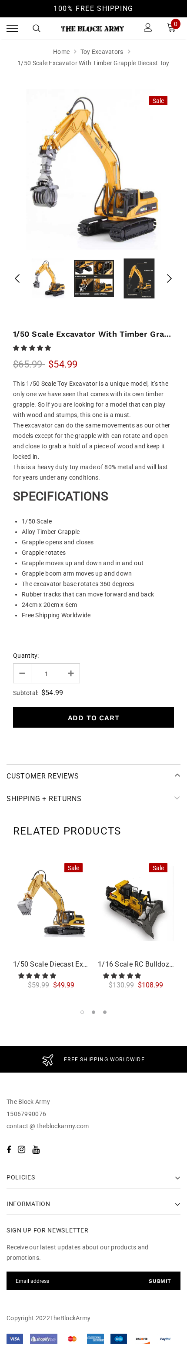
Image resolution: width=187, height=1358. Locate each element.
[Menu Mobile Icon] (12, 28)
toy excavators (102, 51)
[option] (93, 169)
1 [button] (82, 1012)
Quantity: (26, 655)
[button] (33, 347)
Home (61, 51)
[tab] (67, 831)
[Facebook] (9, 1149)
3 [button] (105, 1012)
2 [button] (93, 1012)
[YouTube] (36, 1149)
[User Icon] (148, 28)
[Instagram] (21, 1149)
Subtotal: (26, 692)
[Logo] (92, 28)
